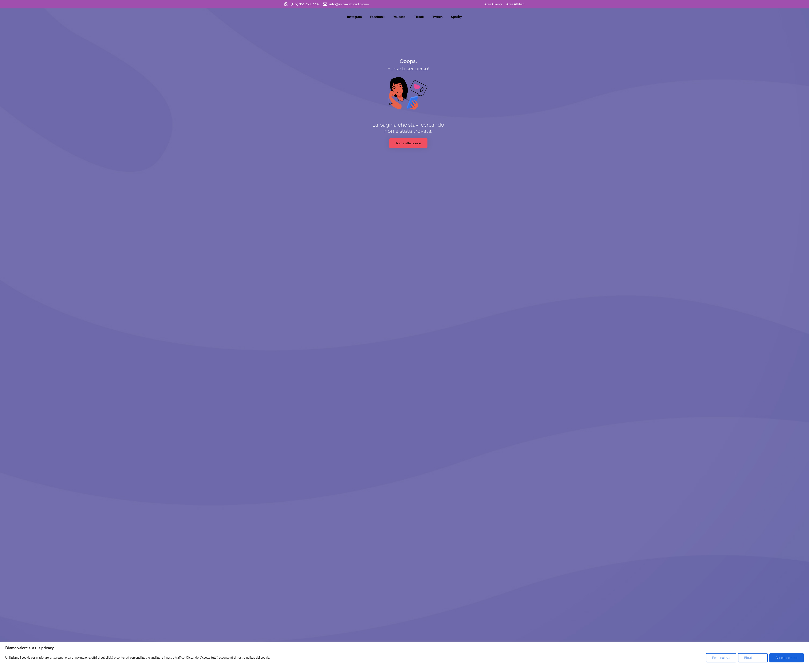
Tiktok (419, 17)
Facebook (377, 17)
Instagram (354, 17)
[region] (404, 654)
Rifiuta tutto (753, 657)
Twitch (437, 17)
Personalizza (721, 657)
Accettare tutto (787, 657)
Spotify (456, 17)
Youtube (399, 17)
